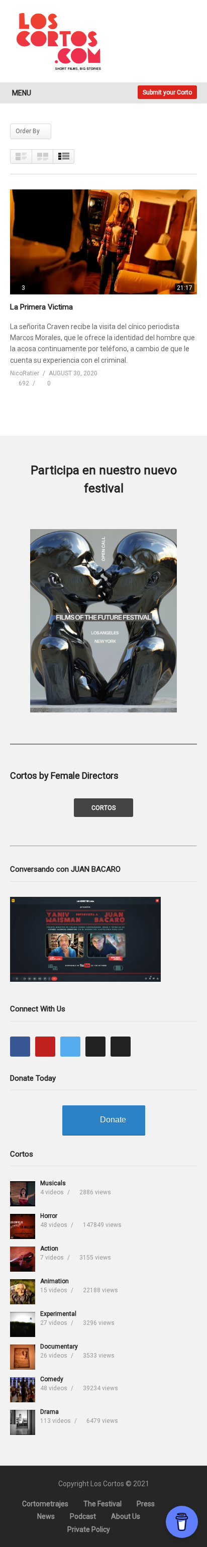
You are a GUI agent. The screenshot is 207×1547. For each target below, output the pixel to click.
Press (146, 1504)
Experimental (58, 1313)
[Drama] (22, 1422)
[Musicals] (22, 1193)
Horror (48, 1215)
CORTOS (103, 807)
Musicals (53, 1183)
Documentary (59, 1346)
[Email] (121, 1047)
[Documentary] (22, 1357)
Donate (113, 1119)
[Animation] (22, 1291)
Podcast (83, 1516)
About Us (125, 1516)
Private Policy (88, 1529)
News (46, 1516)
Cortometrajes (45, 1504)
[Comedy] (22, 1389)
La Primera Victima (41, 307)
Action (49, 1248)
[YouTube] (45, 1047)
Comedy (51, 1379)
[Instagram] (95, 1047)
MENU (21, 93)
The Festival (102, 1504)
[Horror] (22, 1226)
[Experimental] (22, 1324)
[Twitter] (70, 1047)
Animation (54, 1281)
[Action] (22, 1259)
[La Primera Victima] (103, 241)
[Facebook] (20, 1047)
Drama (49, 1411)
